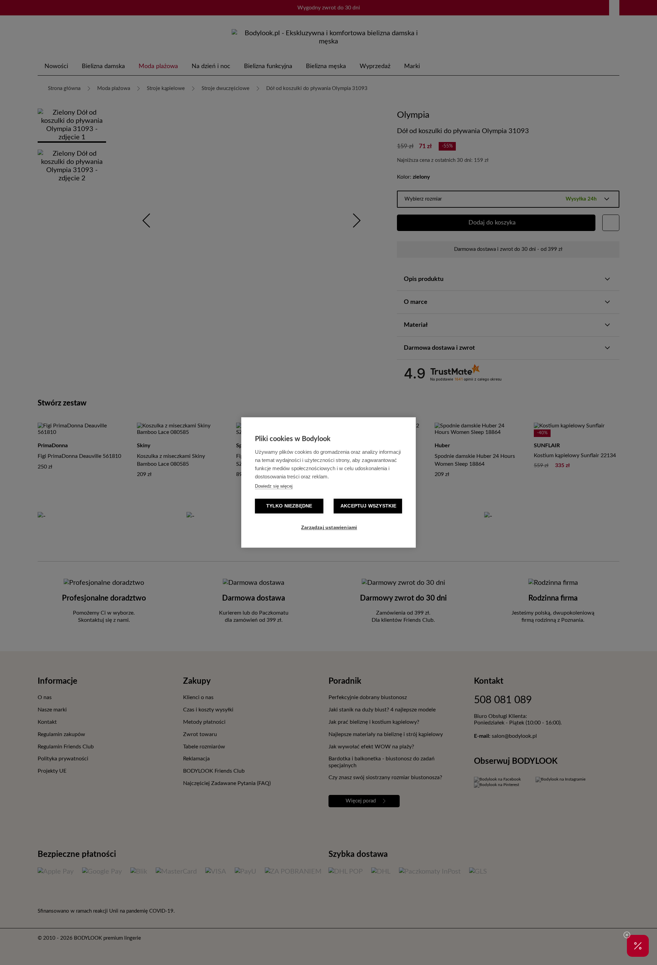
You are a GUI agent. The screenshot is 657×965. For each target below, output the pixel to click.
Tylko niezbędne (289, 506)
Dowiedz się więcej (274, 486)
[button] (638, 946)
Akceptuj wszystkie (368, 506)
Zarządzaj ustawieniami (329, 527)
